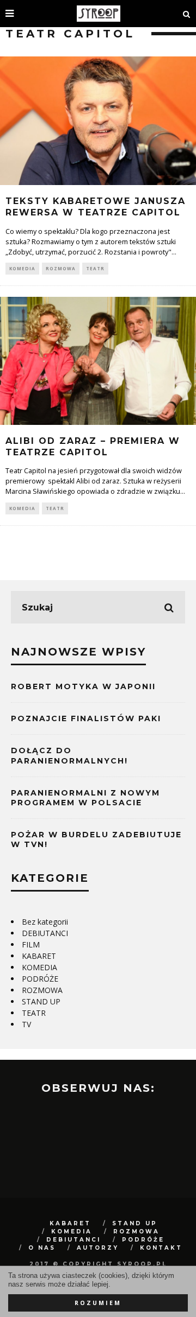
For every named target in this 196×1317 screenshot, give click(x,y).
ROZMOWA (61, 268)
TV (26, 1024)
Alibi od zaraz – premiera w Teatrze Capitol (92, 446)
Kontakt (161, 1247)
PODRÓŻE (40, 979)
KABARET (39, 956)
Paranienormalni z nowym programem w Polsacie (85, 797)
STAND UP (41, 1001)
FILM (31, 944)
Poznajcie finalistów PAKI (86, 718)
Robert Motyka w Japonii (83, 686)
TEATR (95, 268)
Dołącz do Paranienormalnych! (69, 755)
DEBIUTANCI (45, 933)
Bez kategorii (45, 922)
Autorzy (98, 1247)
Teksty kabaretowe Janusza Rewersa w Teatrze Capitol (95, 207)
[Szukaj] (187, 13)
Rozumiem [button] (98, 1303)
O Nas (42, 1247)
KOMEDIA (22, 268)
